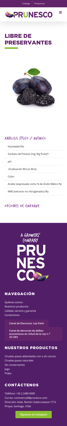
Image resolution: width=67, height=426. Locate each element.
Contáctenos (12, 315)
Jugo (7, 369)
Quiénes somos (14, 302)
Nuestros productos (17, 306)
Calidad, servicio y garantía (20, 311)
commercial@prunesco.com (30, 398)
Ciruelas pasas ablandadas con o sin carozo (30, 356)
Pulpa (8, 373)
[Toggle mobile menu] (60, 12)
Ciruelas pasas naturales (19, 360)
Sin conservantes (15, 365)
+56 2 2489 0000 (25, 393)
